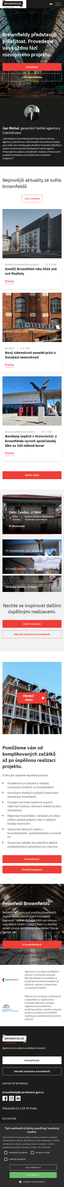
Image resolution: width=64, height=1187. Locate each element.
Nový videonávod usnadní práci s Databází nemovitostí (30, 354)
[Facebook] (4, 1098)
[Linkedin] (18, 1098)
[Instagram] (11, 1098)
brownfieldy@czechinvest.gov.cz (23, 1092)
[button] (32, 1181)
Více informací (44, 1147)
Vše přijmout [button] (33, 1175)
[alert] (32, 1155)
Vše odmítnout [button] (33, 1167)
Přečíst (9, 281)
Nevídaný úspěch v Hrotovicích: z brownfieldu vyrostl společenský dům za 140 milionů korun (31, 441)
